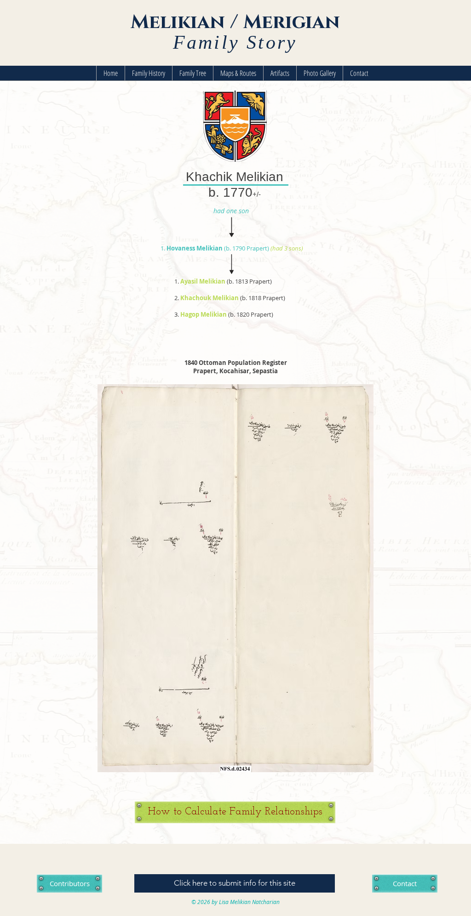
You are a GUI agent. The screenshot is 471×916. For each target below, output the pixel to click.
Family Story (235, 42)
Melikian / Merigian (235, 22)
